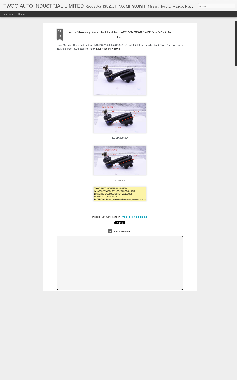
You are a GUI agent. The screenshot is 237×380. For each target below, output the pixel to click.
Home (21, 14)
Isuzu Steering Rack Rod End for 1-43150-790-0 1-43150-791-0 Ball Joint (119, 34)
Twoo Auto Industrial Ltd (134, 216)
